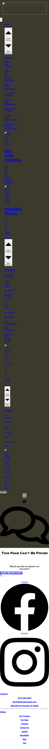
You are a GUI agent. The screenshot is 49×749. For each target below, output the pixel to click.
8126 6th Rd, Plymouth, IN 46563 (25, 706)
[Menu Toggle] (1, 20)
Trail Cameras (9, 329)
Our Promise (9, 416)
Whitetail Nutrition (9, 276)
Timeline (9, 433)
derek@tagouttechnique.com (24, 702)
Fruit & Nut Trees (7, 304)
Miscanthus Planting (10, 94)
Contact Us (24, 728)
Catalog (24, 731)
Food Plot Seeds (7, 283)
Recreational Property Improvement (11, 126)
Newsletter (10, 441)
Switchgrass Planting (10, 109)
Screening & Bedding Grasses (9, 293)
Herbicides (10, 312)
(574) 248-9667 (24, 698)
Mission (8, 422)
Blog (7, 446)
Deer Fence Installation (10, 86)
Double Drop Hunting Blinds (8, 337)
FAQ (24, 743)
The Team (7, 427)
